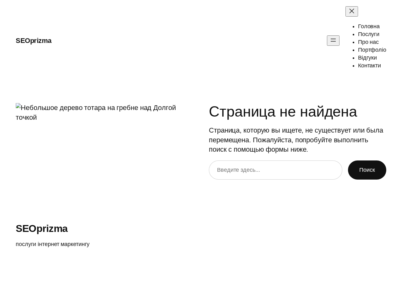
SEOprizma (34, 41)
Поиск (367, 170)
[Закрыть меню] (351, 11)
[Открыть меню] (333, 40)
